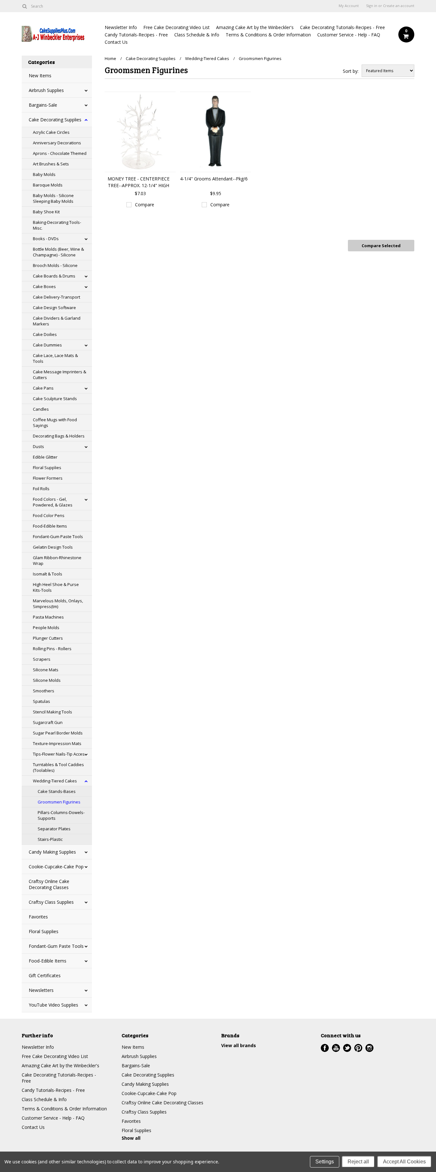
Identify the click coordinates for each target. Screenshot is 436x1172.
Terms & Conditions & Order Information (268, 35)
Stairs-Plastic (50, 839)
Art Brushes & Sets (51, 164)
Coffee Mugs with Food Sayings (55, 422)
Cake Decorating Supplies (55, 120)
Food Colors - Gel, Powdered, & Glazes (52, 502)
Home (110, 58)
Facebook (325, 1048)
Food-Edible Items (50, 526)
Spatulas (41, 701)
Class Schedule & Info (196, 35)
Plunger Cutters (48, 638)
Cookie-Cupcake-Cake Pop (56, 867)
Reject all (358, 1161)
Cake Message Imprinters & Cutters (59, 374)
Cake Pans (43, 388)
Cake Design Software (54, 307)
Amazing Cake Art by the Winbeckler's (255, 27)
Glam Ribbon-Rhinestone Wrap (57, 560)
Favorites (38, 917)
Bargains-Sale (43, 105)
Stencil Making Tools (52, 712)
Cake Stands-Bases (57, 791)
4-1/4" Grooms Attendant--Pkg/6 (214, 179)
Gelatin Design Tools (53, 547)
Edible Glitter (45, 457)
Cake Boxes (44, 286)
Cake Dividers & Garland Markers (56, 321)
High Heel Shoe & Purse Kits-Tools (56, 587)
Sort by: (350, 71)
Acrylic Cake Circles (51, 132)
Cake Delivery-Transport (56, 297)
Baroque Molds (48, 185)
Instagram (369, 1048)
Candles (41, 409)
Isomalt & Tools (47, 574)
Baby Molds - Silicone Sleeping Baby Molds (53, 198)
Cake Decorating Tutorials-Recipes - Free (342, 27)
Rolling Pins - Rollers (52, 648)
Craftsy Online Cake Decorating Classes (49, 884)
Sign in (371, 6)
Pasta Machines (48, 617)
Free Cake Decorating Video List (176, 27)
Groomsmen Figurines (59, 802)
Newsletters (41, 990)
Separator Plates (54, 829)
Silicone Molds (47, 680)
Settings (324, 1161)
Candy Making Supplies (52, 852)
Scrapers (41, 659)
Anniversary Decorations (57, 143)
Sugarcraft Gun (48, 722)
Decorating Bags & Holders (59, 436)
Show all (131, 1138)
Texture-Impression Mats (57, 743)
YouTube (336, 1048)
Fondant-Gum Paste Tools (58, 536)
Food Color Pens (48, 515)
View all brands (238, 1045)
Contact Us (116, 42)
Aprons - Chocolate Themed (59, 153)
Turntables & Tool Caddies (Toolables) (58, 767)
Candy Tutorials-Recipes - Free (136, 35)
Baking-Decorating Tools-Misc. (57, 225)
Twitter (347, 1048)
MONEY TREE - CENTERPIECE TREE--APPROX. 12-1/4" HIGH (138, 182)
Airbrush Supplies (46, 90)
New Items (40, 75)
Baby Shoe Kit (46, 212)
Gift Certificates (45, 975)
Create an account (398, 6)
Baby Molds (44, 174)
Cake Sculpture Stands (55, 398)
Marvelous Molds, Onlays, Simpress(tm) (58, 603)
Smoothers (43, 691)
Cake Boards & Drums (54, 276)
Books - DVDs (46, 238)
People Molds (46, 627)
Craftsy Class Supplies (51, 902)
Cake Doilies (45, 334)
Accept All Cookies (404, 1161)
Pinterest (358, 1048)
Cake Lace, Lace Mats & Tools (55, 358)
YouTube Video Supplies (53, 1005)
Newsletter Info (121, 27)
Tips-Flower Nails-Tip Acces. (59, 754)
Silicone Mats (45, 670)
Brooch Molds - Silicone (55, 265)
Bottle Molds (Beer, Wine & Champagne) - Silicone (58, 252)
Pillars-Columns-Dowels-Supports (61, 815)
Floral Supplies (47, 467)
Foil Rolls (41, 488)
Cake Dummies (47, 345)
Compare (144, 205)
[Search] (24, 6)
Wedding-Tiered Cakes (55, 781)
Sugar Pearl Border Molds (58, 733)
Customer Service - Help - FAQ (348, 35)
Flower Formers (48, 478)
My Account (349, 6)
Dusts (38, 446)
